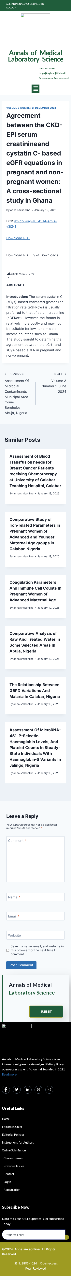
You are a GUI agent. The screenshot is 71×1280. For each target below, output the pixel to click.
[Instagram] (49, 1090)
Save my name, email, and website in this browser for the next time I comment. (37, 950)
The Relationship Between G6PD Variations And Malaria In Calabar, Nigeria (34, 690)
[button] (35, 89)
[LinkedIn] (28, 1090)
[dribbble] (38, 1090)
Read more (9, 1074)
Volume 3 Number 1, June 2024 (53, 382)
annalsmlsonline (20, 210)
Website (14, 935)
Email (13, 916)
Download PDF (18, 238)
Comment (17, 841)
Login (42, 73)
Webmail (60, 73)
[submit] (67, 1237)
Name (14, 897)
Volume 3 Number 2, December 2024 (31, 107)
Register (50, 73)
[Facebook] (6, 1090)
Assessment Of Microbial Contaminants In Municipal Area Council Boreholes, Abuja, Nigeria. (18, 393)
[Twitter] (17, 1090)
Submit (46, 1011)
